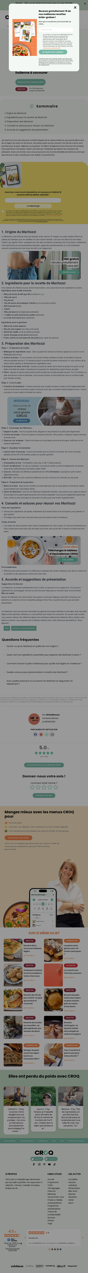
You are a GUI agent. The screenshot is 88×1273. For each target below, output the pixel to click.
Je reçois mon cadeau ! (53, 52)
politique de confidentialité (51, 48)
